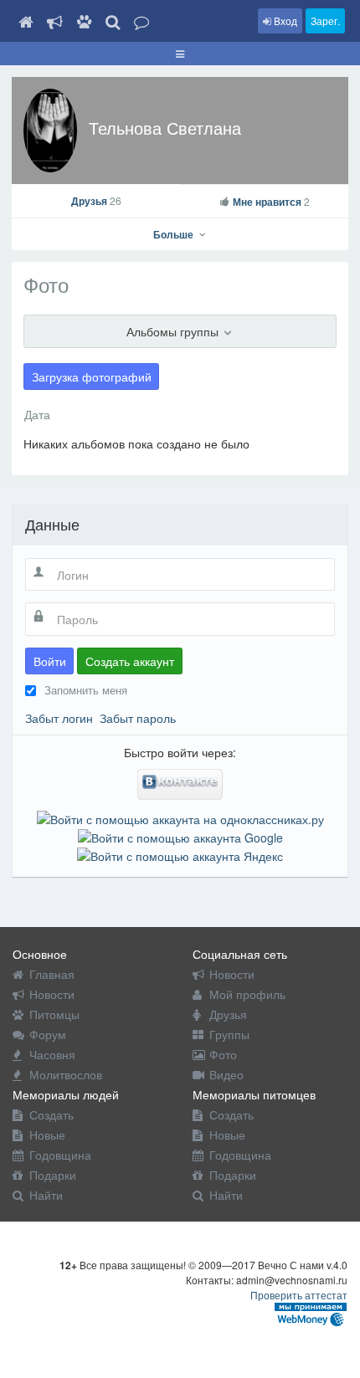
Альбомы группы (174, 331)
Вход (284, 20)
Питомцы (54, 1014)
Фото (223, 1054)
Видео (226, 1074)
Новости (52, 994)
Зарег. (325, 20)
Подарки (52, 1174)
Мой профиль (247, 994)
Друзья (96, 200)
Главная (52, 974)
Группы (229, 1034)
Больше (174, 234)
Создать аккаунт (129, 661)
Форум (47, 1034)
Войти (49, 661)
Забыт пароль (138, 717)
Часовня (52, 1054)
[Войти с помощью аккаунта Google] (180, 835)
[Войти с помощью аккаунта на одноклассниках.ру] (180, 816)
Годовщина (60, 1154)
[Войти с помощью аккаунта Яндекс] (180, 854)
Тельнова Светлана (165, 127)
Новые (47, 1134)
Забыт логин (59, 717)
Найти (46, 1194)
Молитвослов (65, 1074)
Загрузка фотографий (92, 376)
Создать (51, 1114)
